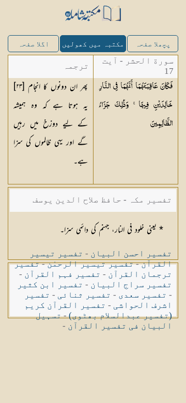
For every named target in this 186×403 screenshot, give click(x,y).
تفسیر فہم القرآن (62, 274)
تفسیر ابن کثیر (50, 284)
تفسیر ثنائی (84, 295)
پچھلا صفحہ (153, 44)
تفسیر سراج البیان (131, 284)
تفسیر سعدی (142, 295)
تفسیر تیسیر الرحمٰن (90, 264)
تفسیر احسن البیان (131, 253)
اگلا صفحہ (33, 44)
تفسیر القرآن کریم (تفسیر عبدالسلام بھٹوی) (98, 310)
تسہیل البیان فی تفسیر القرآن (104, 321)
